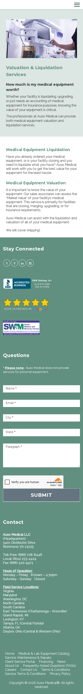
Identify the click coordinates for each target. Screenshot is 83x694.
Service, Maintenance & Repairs (28, 658)
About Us (12, 666)
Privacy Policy (60, 674)
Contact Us (28, 670)
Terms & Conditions (55, 670)
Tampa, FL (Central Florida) (23, 623)
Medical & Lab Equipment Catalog (44, 653)
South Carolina (14, 607)
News (61, 662)
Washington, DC (15, 599)
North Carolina (13, 603)
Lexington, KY (13, 619)
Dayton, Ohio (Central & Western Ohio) (31, 631)
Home (9, 653)
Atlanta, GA (11, 627)
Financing (46, 662)
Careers (10, 670)
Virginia (8, 591)
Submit (41, 495)
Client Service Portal (20, 662)
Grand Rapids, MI (15, 615)
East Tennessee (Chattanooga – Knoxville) (35, 611)
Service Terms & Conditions (25, 674)
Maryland (10, 595)
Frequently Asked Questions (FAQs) (49, 666)
